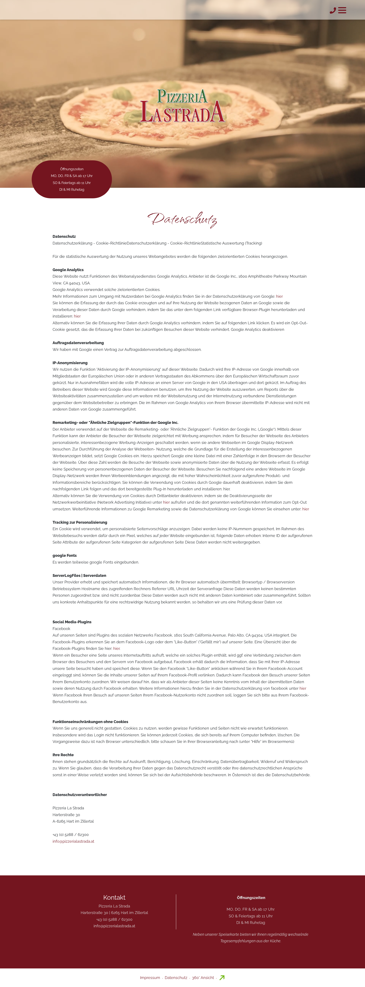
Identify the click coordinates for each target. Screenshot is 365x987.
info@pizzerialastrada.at (73, 841)
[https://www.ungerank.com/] (222, 977)
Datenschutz (176, 977)
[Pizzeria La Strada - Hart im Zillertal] (182, 104)
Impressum (150, 977)
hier (279, 296)
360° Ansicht (203, 977)
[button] (342, 10)
